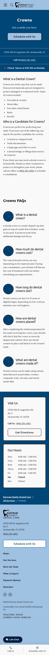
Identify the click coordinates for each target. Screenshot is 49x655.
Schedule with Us (24, 36)
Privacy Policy (9, 614)
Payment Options (12, 580)
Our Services (9, 560)
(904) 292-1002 (28, 60)
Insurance (8, 587)
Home (6, 553)
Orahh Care (26, 617)
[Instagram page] (10, 594)
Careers (16, 617)
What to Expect (11, 573)
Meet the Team (10, 566)
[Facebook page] (5, 594)
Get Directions (24, 432)
